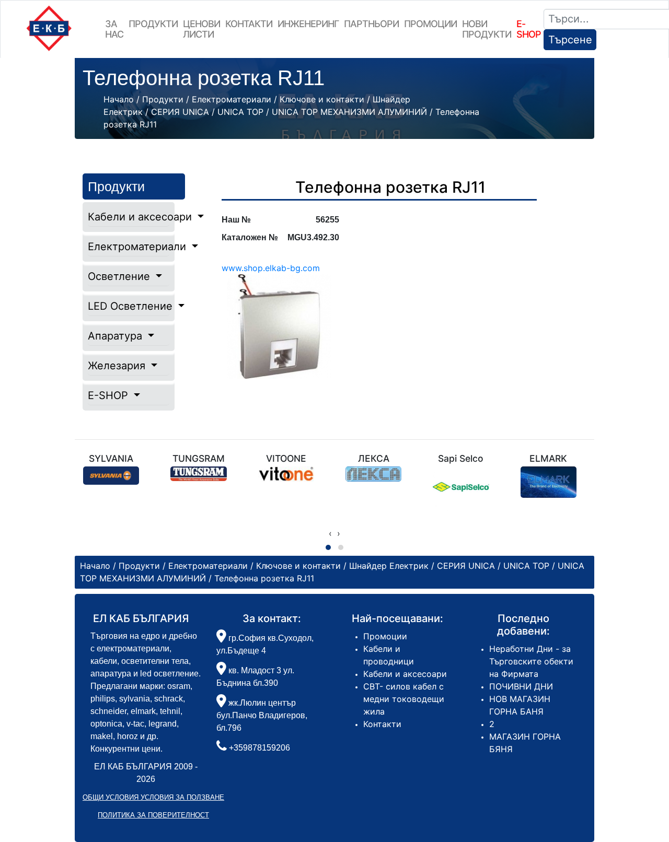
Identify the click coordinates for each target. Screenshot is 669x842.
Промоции (430, 23)
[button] (328, 547)
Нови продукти (486, 29)
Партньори (371, 23)
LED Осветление (128, 306)
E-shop (528, 29)
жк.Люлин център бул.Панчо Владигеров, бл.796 (261, 715)
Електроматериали (128, 246)
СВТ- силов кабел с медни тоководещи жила (403, 699)
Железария (118, 365)
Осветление (120, 276)
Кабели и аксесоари (128, 216)
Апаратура (116, 336)
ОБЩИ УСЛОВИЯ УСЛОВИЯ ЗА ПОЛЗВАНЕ (153, 797)
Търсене (570, 39)
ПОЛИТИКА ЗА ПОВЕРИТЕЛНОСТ (153, 815)
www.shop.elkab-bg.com (271, 268)
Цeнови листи (201, 29)
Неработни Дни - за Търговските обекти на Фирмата (531, 661)
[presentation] (330, 533)
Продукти (153, 23)
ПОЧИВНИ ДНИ (521, 686)
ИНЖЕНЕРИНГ (308, 23)
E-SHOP (109, 395)
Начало (118, 99)
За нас (114, 29)
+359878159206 (259, 747)
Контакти (248, 23)
